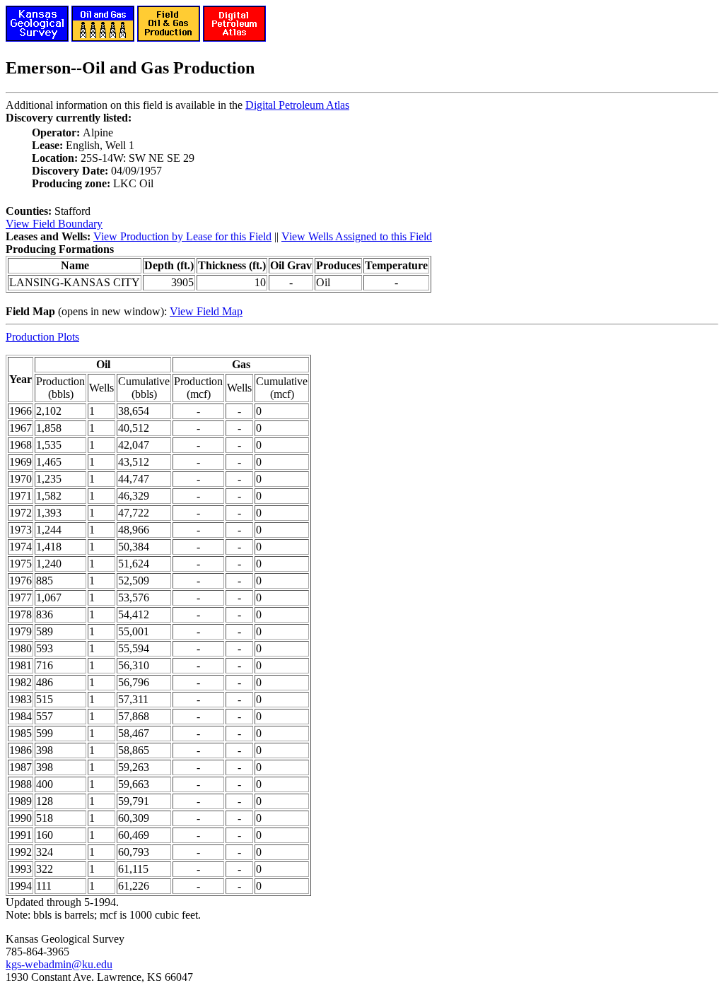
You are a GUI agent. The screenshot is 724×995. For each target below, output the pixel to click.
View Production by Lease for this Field (182, 236)
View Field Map (206, 311)
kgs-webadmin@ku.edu (59, 964)
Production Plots (42, 337)
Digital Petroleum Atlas (297, 105)
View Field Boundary (54, 224)
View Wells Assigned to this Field (356, 236)
